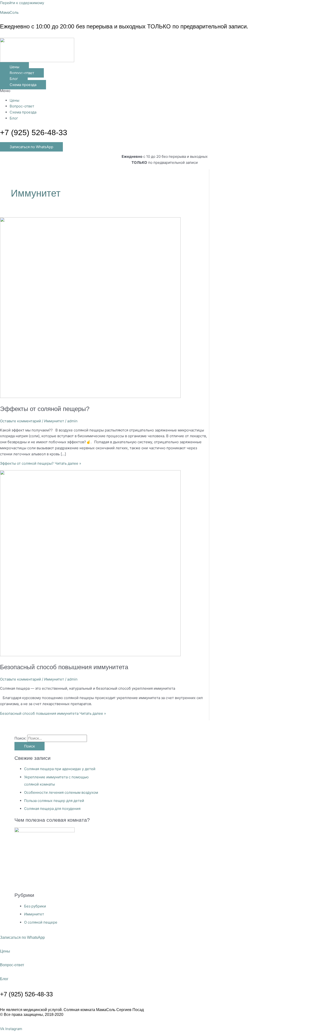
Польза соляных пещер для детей (54, 800)
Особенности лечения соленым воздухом (61, 792)
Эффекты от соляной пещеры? (44, 408)
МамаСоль (9, 12)
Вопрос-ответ (22, 106)
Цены (14, 100)
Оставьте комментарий (20, 421)
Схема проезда (23, 112)
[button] (164, 91)
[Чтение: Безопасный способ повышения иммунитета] (90, 655)
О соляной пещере (40, 922)
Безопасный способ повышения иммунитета (64, 667)
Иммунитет (54, 421)
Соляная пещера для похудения (52, 808)
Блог (14, 118)
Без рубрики (35, 906)
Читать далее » (40, 463)
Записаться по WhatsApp (22, 937)
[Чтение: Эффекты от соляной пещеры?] (90, 396)
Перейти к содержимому (22, 2)
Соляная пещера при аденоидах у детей (59, 769)
